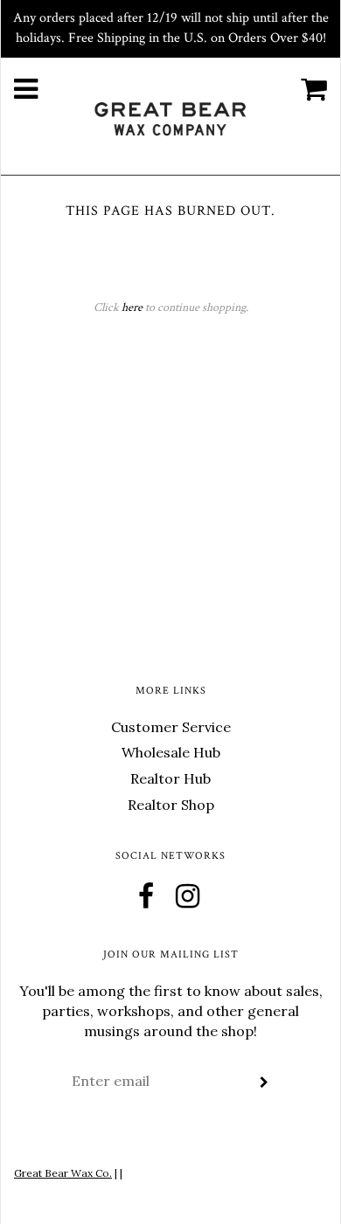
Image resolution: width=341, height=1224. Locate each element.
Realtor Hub (170, 778)
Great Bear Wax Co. (63, 1172)
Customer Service (171, 727)
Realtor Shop (171, 804)
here (132, 307)
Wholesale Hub (171, 752)
